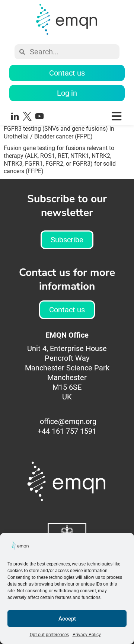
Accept (67, 618)
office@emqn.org (68, 421)
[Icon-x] (27, 116)
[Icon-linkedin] (14, 116)
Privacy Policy (87, 634)
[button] (90, 116)
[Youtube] (39, 116)
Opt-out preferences (49, 634)
